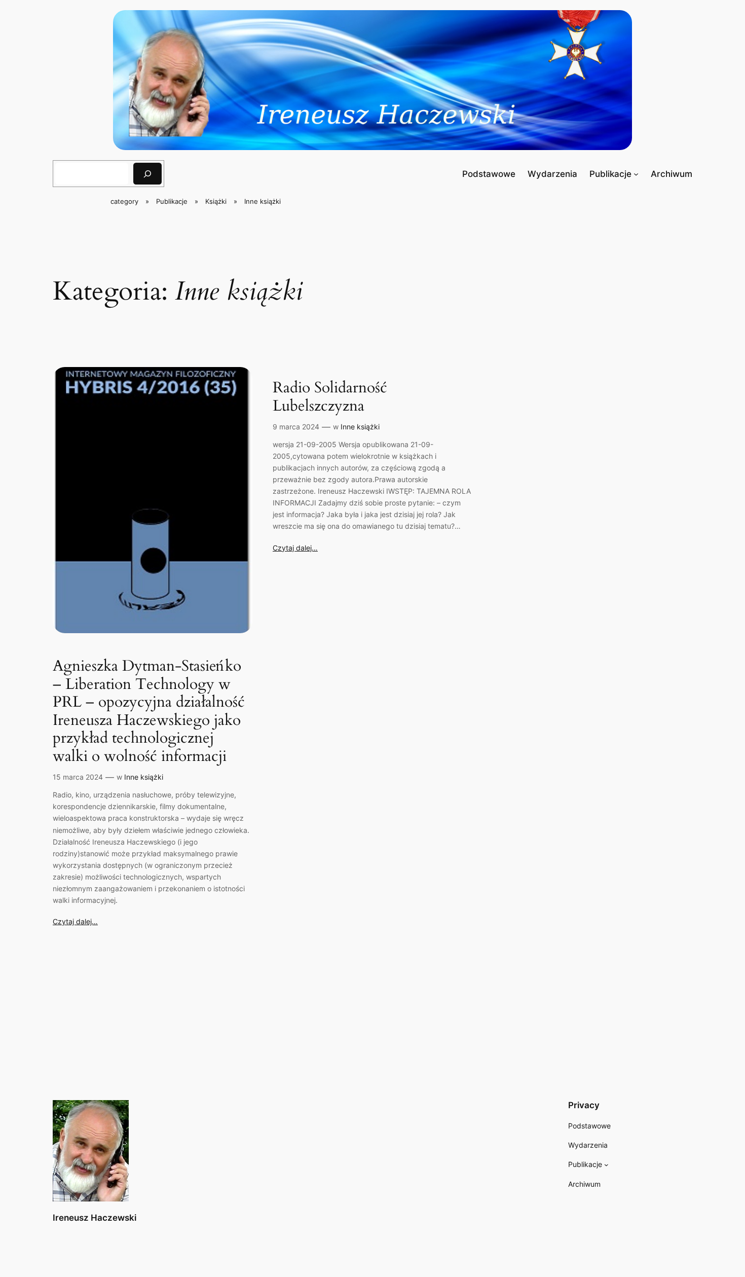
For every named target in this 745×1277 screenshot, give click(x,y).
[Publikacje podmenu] (636, 173)
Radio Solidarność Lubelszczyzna (330, 397)
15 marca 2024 (78, 777)
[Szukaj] (147, 174)
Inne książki (143, 777)
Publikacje (610, 174)
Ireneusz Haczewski (94, 1218)
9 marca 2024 (296, 426)
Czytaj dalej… (75, 921)
